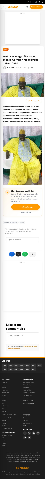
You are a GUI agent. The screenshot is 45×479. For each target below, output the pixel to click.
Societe (4, 385)
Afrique (4, 411)
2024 (16, 365)
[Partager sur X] (18, 254)
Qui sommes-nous (28, 418)
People (4, 395)
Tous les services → (28, 403)
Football (4, 401)
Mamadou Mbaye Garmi (10, 222)
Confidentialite (27, 423)
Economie (5, 390)
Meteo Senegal (27, 385)
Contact (25, 421)
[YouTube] (39, 2)
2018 (10, 369)
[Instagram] (38, 433)
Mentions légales (20, 461)
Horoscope (26, 398)
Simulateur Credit (28, 401)
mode (22, 222)
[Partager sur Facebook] (12, 254)
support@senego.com (31, 459)
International (5, 393)
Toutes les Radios (7, 435)
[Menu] (3, 7)
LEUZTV (4, 426)
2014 (33, 369)
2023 (21, 365)
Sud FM (4, 443)
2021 (33, 365)
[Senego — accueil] (13, 7)
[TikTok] (43, 2)
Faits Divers (5, 406)
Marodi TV (4, 421)
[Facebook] (33, 2)
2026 (4, 365)
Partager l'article (25, 212)
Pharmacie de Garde (29, 393)
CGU (24, 426)
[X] (29, 433)
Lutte (3, 403)
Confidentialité (33, 461)
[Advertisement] (22, 28)
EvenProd (4, 423)
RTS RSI (4, 446)
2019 (4, 369)
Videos (3, 408)
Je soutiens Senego (26, 207)
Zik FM (3, 440)
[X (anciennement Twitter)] (36, 2)
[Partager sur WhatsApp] (25, 254)
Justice (4, 387)
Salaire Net (26, 387)
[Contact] (28, 2)
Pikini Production (7, 428)
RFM (3, 438)
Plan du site (11, 461)
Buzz (5, 49)
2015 (27, 369)
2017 (16, 369)
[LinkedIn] (25, 437)
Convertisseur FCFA (28, 382)
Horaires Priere (27, 390)
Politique (4, 382)
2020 (39, 365)
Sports (3, 398)
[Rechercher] (27, 7)
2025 (10, 365)
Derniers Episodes (7, 418)
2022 (27, 365)
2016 (21, 369)
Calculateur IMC (27, 395)
